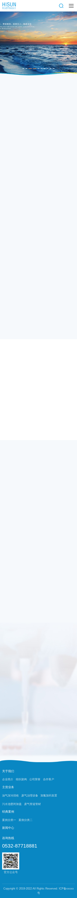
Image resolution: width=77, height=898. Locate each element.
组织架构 (21, 779)
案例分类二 (26, 820)
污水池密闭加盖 (12, 804)
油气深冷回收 (10, 795)
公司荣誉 (34, 779)
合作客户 (48, 779)
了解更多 (66, 356)
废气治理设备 (29, 795)
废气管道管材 (32, 804)
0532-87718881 (19, 845)
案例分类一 (9, 820)
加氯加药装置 (48, 795)
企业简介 (7, 779)
